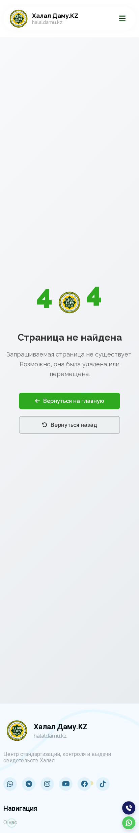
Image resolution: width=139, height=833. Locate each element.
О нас (10, 822)
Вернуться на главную (73, 401)
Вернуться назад (74, 425)
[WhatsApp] (129, 823)
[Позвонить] (129, 808)
